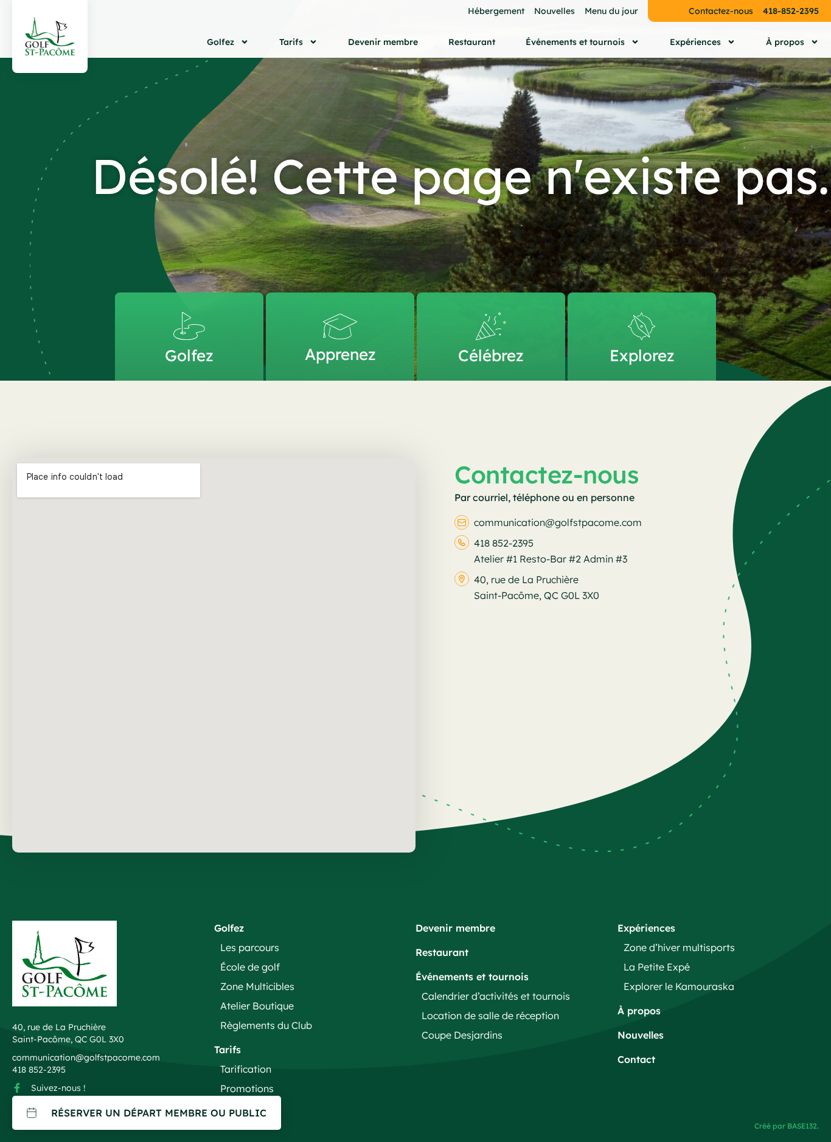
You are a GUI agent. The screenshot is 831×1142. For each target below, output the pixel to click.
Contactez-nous (721, 10)
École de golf (250, 967)
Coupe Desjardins (462, 1035)
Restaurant (471, 41)
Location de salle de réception (490, 1015)
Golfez (220, 41)
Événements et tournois (575, 41)
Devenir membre (383, 41)
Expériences (695, 41)
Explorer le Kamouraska (679, 986)
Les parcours (249, 947)
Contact (636, 1059)
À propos (785, 41)
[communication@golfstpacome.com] (461, 522)
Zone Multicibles (257, 986)
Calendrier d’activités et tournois (496, 996)
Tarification (245, 1069)
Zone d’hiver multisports (679, 947)
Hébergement (496, 10)
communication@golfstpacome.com (558, 522)
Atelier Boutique (257, 1006)
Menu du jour (611, 10)
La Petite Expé (657, 967)
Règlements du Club (266, 1025)
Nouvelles (554, 10)
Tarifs (291, 41)
